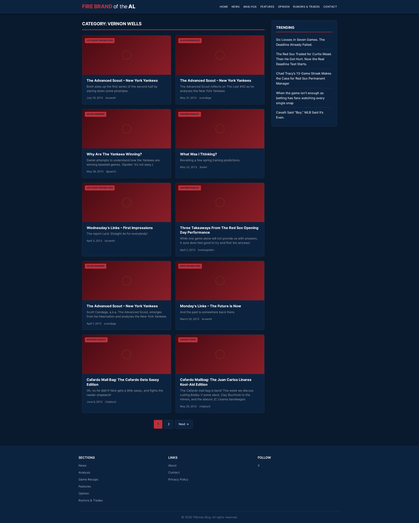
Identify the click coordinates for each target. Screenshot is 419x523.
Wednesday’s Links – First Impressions (120, 228)
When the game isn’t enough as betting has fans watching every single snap (300, 98)
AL (108, 6)
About (172, 465)
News (236, 6)
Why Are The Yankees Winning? (114, 154)
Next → (184, 424)
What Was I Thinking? (198, 154)
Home (224, 6)
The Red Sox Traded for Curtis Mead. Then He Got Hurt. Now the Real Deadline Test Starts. (304, 59)
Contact (330, 6)
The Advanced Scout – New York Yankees (122, 80)
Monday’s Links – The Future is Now (210, 306)
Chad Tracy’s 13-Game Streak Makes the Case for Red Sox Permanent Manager (303, 78)
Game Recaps (88, 479)
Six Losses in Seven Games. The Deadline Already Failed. (300, 42)
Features (267, 6)
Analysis (250, 6)
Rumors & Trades (306, 6)
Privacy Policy (178, 479)
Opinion (284, 6)
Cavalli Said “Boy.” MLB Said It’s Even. (299, 114)
